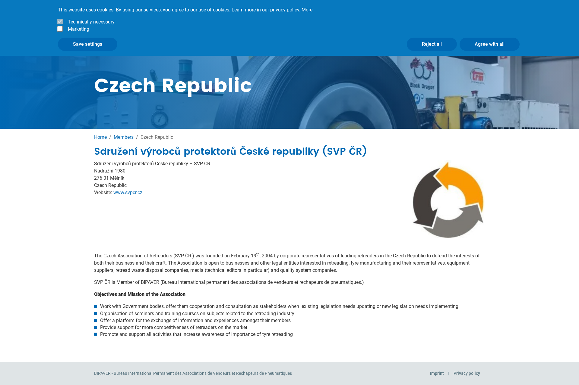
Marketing (78, 29)
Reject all (432, 44)
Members (124, 137)
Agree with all (490, 44)
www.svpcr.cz (127, 192)
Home (100, 137)
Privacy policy (467, 373)
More (307, 10)
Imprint (437, 373)
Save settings (87, 44)
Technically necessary (91, 22)
